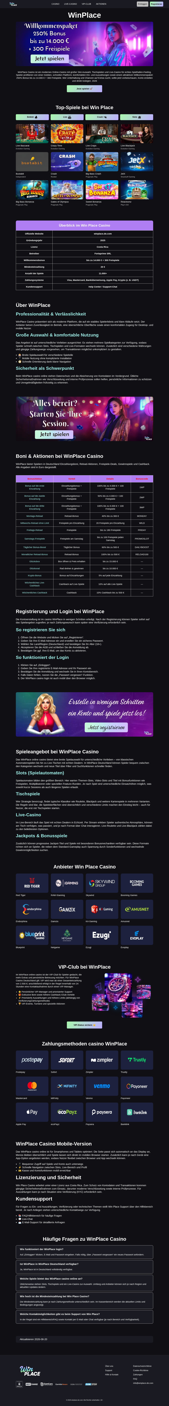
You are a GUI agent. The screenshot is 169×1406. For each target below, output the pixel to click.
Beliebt (30, 117)
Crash (100, 117)
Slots (134, 117)
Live (65, 117)
